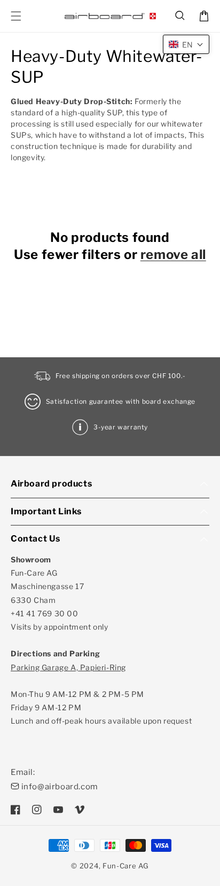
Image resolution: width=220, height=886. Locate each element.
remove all (173, 254)
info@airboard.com (59, 786)
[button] (180, 16)
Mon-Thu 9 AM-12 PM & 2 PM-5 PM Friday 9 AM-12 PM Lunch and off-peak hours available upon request (101, 694)
